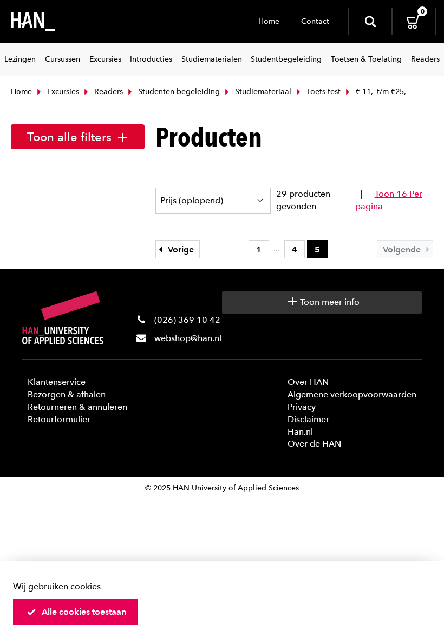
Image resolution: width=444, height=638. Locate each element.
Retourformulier (59, 419)
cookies (85, 586)
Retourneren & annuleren (77, 407)
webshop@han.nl (187, 338)
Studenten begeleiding (178, 91)
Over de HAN (314, 443)
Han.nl (300, 432)
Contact (315, 21)
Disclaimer (308, 419)
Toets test (322, 91)
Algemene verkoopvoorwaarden (352, 394)
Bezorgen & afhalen (67, 394)
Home (268, 21)
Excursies (62, 91)
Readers (107, 91)
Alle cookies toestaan (84, 612)
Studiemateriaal (262, 91)
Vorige (180, 249)
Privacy (302, 407)
